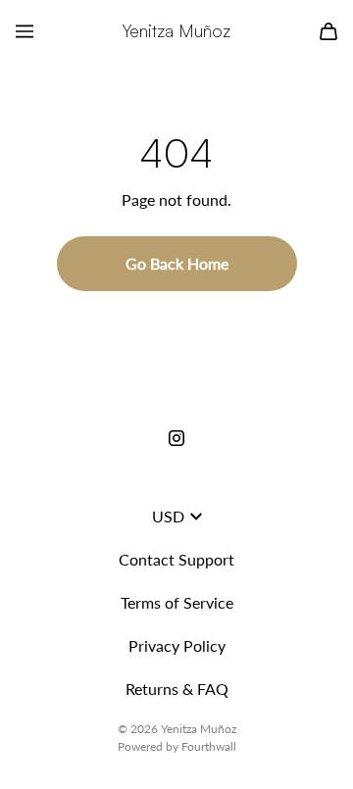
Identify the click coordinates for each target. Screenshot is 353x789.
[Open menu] (24, 31)
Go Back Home (177, 263)
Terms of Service (177, 602)
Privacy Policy (177, 645)
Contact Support (176, 559)
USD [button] (168, 516)
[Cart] (328, 31)
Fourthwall (208, 746)
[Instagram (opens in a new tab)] (176, 438)
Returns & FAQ (177, 688)
